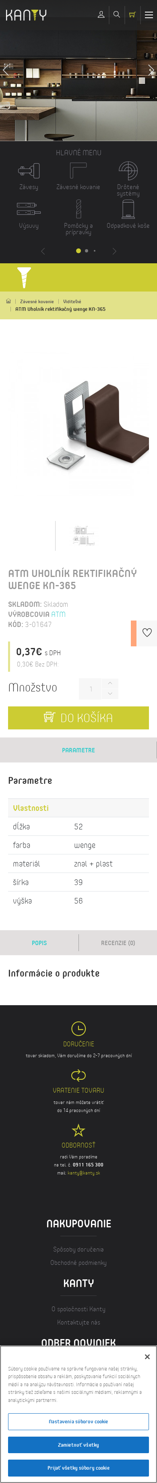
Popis (39, 942)
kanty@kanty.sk (84, 1172)
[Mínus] (109, 694)
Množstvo (32, 687)
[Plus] (109, 683)
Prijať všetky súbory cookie (78, 1467)
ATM (58, 614)
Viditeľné (72, 301)
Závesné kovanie (37, 301)
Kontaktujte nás (78, 1322)
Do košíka (85, 717)
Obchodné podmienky (78, 1262)
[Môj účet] (101, 15)
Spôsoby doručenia (78, 1249)
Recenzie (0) (118, 942)
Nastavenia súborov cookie (78, 1421)
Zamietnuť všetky (78, 1444)
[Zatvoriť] (147, 1357)
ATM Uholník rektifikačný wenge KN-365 (60, 308)
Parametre (78, 750)
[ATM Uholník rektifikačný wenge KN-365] (84, 535)
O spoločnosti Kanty (78, 1308)
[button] (151, 70)
